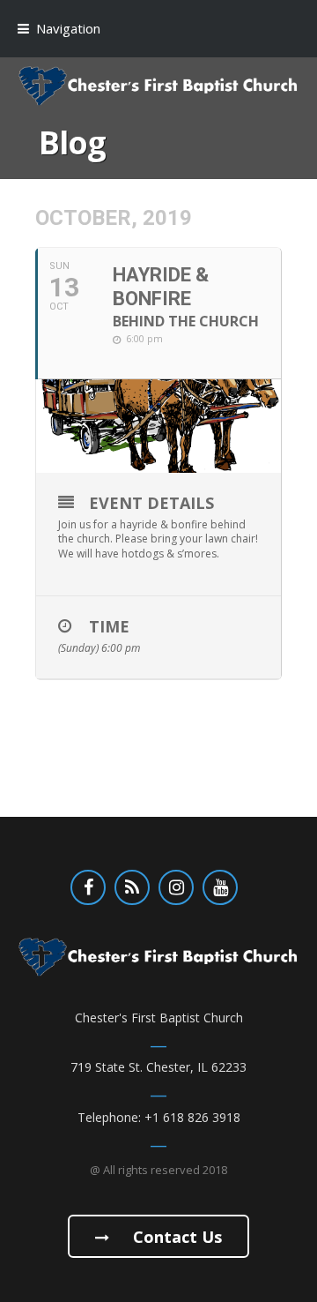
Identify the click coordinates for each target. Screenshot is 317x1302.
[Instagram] (176, 887)
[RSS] (132, 887)
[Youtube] (220, 887)
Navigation (68, 28)
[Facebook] (88, 887)
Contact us (175, 1236)
